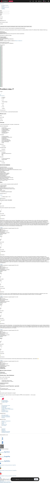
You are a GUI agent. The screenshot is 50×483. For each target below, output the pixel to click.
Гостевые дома (4, 424)
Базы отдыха (4, 425)
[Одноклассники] (2, 438)
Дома (3, 423)
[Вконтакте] (2, 440)
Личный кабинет (5, 400)
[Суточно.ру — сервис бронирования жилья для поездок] (4, 1)
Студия (1, 227)
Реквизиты (4, 430)
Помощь (3, 417)
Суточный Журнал (5, 410)
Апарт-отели (4, 422)
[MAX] (2, 439)
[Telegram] (2, 436)
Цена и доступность (3, 32)
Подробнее (2, 396)
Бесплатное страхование (6, 416)
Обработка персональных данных (5, 482)
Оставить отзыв (2, 368)
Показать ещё (2, 367)
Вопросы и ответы (5, 411)
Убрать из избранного (18, 40)
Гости (1, 14)
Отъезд (1, 12)
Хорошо (36, 479)
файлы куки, (17, 479)
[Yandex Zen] (2, 443)
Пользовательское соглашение (5, 481)
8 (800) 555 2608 (4, 402)
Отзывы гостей (4, 406)
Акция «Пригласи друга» (6, 408)
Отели (3, 421)
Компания (3, 428)
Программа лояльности (6, 432)
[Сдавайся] (30, 1)
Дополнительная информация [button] (5, 164)
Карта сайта (2, 480)
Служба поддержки (5, 401)
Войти (41, 1)
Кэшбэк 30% (4, 407)
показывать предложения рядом (6, 191)
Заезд (1, 10)
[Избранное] (36, 1)
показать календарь (3, 185)
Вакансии (3, 429)
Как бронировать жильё (6, 405)
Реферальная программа (6, 431)
